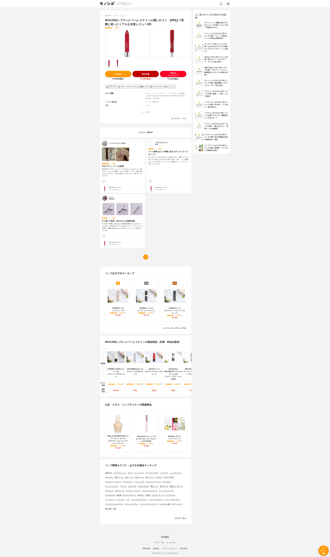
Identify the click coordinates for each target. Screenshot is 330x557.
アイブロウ (166, 482)
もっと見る (146, 112)
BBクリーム (119, 477)
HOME (165, 537)
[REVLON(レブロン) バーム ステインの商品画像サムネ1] (109, 63)
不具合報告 (183, 548)
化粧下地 (108, 473)
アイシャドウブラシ (172, 500)
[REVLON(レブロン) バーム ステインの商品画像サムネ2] (117, 63)
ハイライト (164, 473)
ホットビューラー (111, 486)
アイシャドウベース (153, 482)
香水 (114, 509)
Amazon (118, 74)
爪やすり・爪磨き (144, 495)
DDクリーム (139, 477)
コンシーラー (139, 473)
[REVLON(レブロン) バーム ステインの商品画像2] (172, 43)
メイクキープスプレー (139, 500)
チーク (130, 473)
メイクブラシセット (156, 500)
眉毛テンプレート (176, 486)
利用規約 (156, 548)
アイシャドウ (139, 482)
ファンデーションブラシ (114, 504)
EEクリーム (149, 477)
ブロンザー (109, 477)
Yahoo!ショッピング (173, 74)
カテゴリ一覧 (159, 542)
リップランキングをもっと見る (174, 328)
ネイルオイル (110, 495)
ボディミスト (177, 504)
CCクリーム (129, 477)
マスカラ (158, 477)
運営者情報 (146, 548)
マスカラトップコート (113, 482)
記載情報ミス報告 (179, 118)
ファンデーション (119, 473)
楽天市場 (145, 74)
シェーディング (176, 473)
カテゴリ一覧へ (180, 518)
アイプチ (123, 486)
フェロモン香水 (165, 504)
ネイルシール (120, 491)
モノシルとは (171, 542)
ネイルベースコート (150, 491)
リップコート (110, 500)
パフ (127, 500)
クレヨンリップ (158, 495)
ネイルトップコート (133, 491)
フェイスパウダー (152, 473)
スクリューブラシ (131, 504)
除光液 (118, 495)
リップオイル (170, 495)
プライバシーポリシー (169, 548)
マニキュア (109, 491)
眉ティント (154, 486)
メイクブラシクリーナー (148, 504)
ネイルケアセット (129, 495)
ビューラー (120, 500)
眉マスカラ (164, 486)
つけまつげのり (143, 486)
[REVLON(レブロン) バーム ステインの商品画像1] (127, 43)
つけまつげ (132, 486)
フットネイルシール (166, 491)
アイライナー (128, 482)
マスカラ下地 (168, 477)
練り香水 (108, 509)
